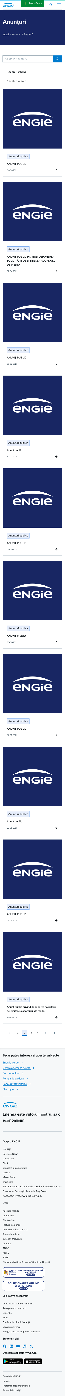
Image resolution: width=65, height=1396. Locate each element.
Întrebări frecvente (12, 1239)
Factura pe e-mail (11, 1225)
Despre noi (8, 1159)
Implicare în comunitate (15, 1168)
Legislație (7, 1313)
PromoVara (32, 4)
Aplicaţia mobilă (11, 1211)
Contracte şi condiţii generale (17, 1304)
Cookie (6, 1381)
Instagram (25, 1346)
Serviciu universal (11, 1327)
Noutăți (6, 1149)
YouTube (18, 1346)
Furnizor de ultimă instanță (16, 1322)
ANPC (6, 1248)
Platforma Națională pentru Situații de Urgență (26, 1262)
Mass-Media (9, 1177)
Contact (7, 1243)
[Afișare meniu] (59, 4)
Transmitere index (12, 1234)
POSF (5, 1257)
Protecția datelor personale (16, 1386)
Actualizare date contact (15, 1229)
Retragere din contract (14, 1308)
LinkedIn (11, 1346)
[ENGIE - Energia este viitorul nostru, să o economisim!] (8, 4)
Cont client (8, 1216)
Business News (10, 1154)
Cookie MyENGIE (11, 1376)
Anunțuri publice (16, 71)
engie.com (8, 1182)
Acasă (6, 34)
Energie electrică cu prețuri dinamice (21, 1332)
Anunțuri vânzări (16, 81)
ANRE (6, 1253)
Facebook (5, 1346)
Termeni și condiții (12, 1390)
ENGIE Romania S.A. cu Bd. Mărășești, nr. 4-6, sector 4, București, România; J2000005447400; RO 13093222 (32, 1191)
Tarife (5, 1318)
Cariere (6, 1173)
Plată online (8, 1220)
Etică (5, 1163)
